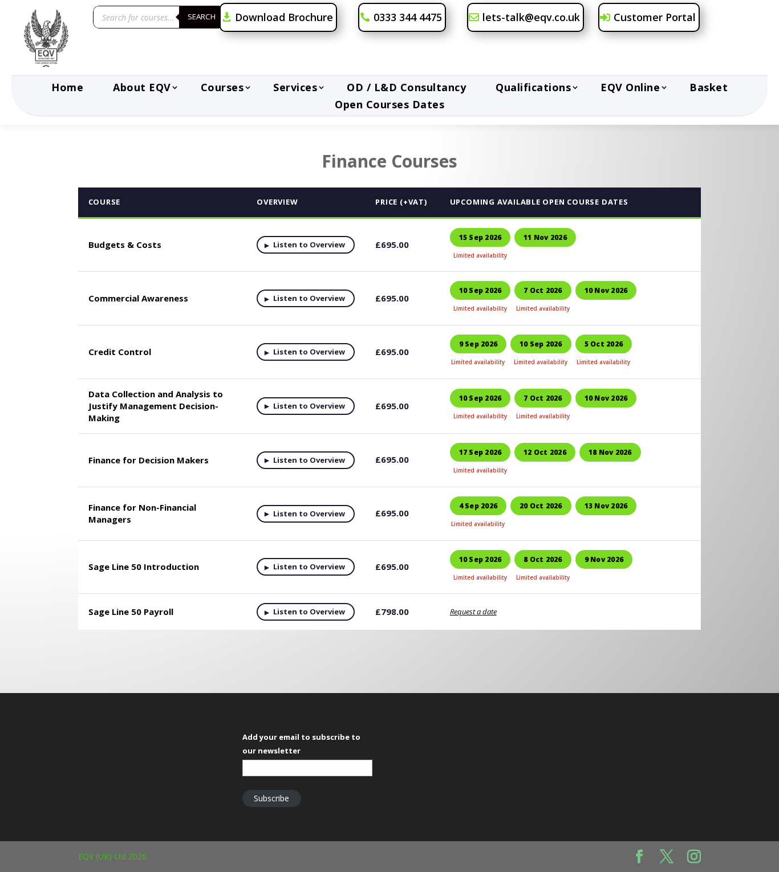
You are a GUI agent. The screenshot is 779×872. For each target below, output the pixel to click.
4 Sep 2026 (478, 506)
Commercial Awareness (138, 298)
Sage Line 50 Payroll (130, 611)
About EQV (142, 88)
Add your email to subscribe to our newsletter (301, 744)
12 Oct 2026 (545, 452)
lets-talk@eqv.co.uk (531, 17)
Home (67, 88)
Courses (222, 88)
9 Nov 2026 (604, 559)
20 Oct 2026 (541, 506)
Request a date (473, 611)
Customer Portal (655, 17)
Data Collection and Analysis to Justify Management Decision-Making (155, 405)
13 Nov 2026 (606, 506)
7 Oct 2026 (543, 290)
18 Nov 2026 (610, 452)
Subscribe (271, 798)
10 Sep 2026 (480, 290)
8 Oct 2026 (543, 559)
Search (202, 16)
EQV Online (630, 88)
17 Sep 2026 (480, 452)
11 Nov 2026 (545, 237)
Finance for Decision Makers (148, 460)
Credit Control (119, 351)
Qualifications (533, 88)
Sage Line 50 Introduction (143, 566)
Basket (708, 88)
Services (295, 88)
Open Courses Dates (389, 105)
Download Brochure (284, 17)
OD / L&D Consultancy (406, 88)
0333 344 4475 (408, 17)
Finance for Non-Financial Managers (142, 513)
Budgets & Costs (124, 244)
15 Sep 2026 (480, 237)
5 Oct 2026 (604, 344)
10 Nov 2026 (606, 290)
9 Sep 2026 (478, 344)
